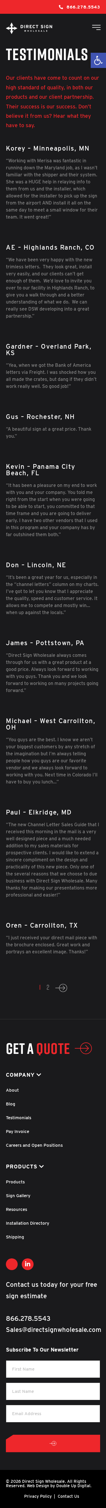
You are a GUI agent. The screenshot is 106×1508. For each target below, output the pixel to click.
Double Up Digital (73, 1485)
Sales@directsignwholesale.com (53, 1329)
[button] (98, 60)
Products (15, 1182)
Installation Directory (27, 1223)
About (12, 1090)
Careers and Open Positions (34, 1145)
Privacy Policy (38, 1496)
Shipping (15, 1237)
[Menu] (95, 28)
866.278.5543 (83, 7)
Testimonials (18, 1117)
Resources (16, 1209)
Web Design (38, 1485)
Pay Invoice (17, 1131)
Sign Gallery (18, 1195)
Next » (61, 990)
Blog (10, 1104)
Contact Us (68, 1496)
